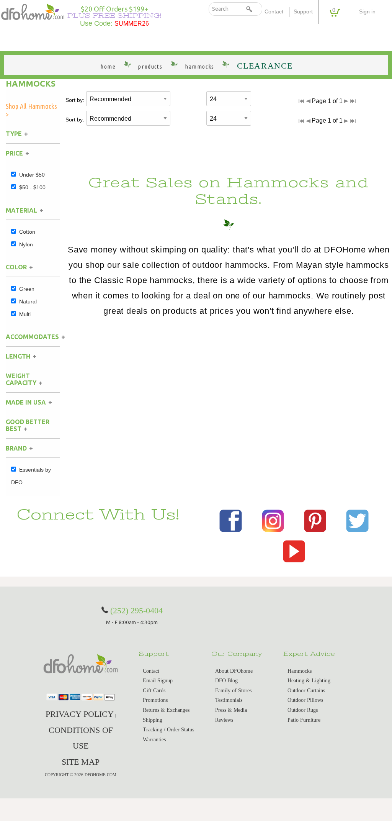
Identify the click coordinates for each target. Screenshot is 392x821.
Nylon (26, 244)
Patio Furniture (303, 720)
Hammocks (31, 83)
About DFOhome (234, 671)
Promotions (155, 700)
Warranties (154, 739)
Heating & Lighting (308, 680)
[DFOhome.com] (32, 11)
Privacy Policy (80, 714)
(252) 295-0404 (136, 610)
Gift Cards (154, 690)
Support (303, 12)
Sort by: (74, 100)
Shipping (152, 720)
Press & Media (231, 710)
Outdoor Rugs (302, 710)
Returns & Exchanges (166, 710)
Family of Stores (233, 690)
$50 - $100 (32, 187)
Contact (274, 12)
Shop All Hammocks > (31, 110)
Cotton (27, 232)
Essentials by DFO (31, 476)
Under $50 (32, 175)
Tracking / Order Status (168, 730)
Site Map (81, 762)
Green (26, 289)
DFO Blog (226, 680)
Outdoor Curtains (306, 690)
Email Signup (158, 680)
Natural (28, 301)
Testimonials (228, 700)
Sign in (367, 12)
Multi (25, 314)
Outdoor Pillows (305, 700)
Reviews (224, 720)
